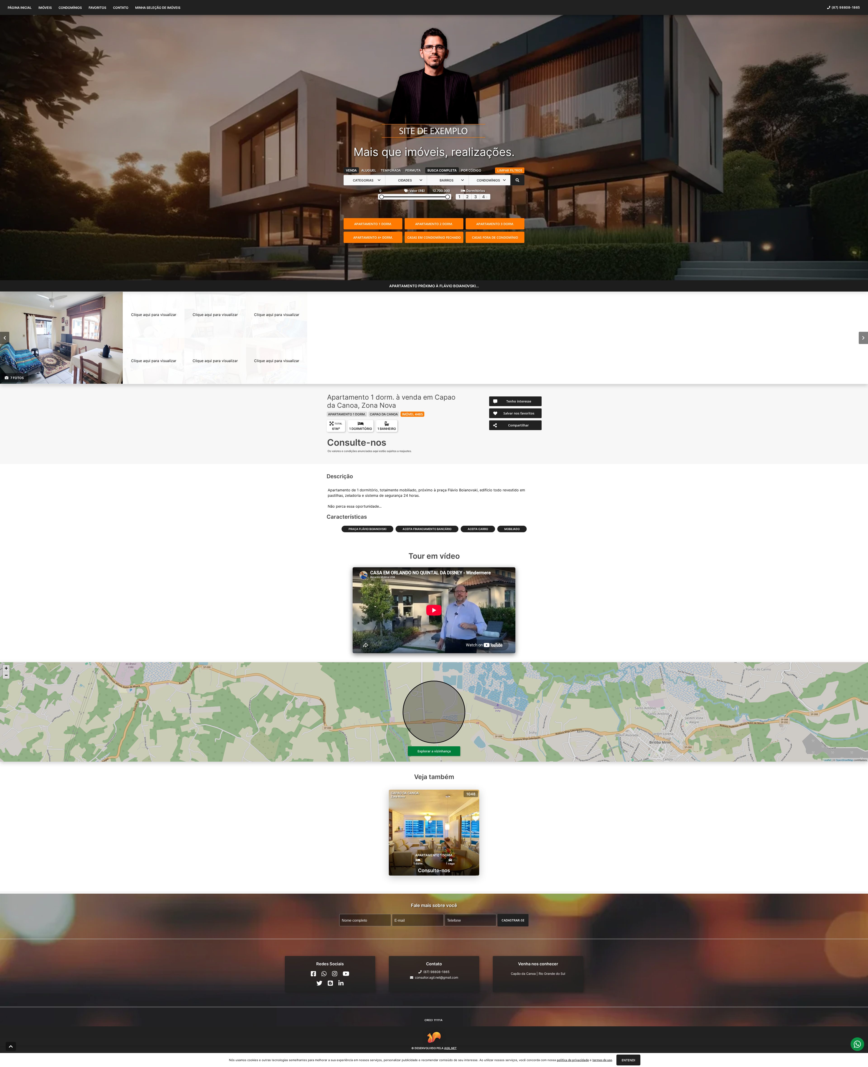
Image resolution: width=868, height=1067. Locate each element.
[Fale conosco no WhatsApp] (324, 974)
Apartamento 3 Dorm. (495, 224)
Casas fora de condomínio (495, 237)
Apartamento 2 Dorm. (434, 224)
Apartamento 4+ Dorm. (373, 237)
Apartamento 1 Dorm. (373, 224)
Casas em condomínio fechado (434, 237)
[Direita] (863, 338)
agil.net (450, 1048)
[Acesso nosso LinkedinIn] (341, 983)
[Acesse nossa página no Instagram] (334, 974)
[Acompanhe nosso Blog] (330, 983)
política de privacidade (573, 1060)
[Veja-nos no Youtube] (346, 974)
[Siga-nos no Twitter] (319, 983)
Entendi (628, 1060)
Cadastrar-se (513, 920)
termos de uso (602, 1060)
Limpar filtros (509, 170)
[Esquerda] (4, 338)
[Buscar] (517, 180)
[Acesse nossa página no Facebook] (313, 974)
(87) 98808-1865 (846, 7)
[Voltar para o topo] (11, 1046)
